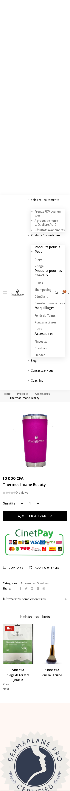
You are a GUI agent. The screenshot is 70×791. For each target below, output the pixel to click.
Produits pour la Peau (47, 249)
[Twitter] (26, 588)
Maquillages (45, 308)
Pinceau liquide (52, 675)
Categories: (10, 583)
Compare (16, 567)
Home (6, 394)
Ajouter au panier (35, 516)
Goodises (43, 583)
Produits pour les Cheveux (48, 272)
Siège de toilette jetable (18, 677)
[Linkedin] (32, 588)
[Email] (44, 588)
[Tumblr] (38, 588)
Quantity (9, 503)
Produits (22, 394)
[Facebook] (20, 588)
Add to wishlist (48, 567)
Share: (7, 588)
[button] (35, 684)
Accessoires (44, 334)
